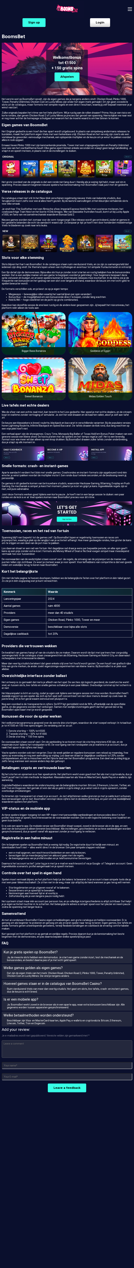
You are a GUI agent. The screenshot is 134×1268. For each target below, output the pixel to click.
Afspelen (67, 76)
